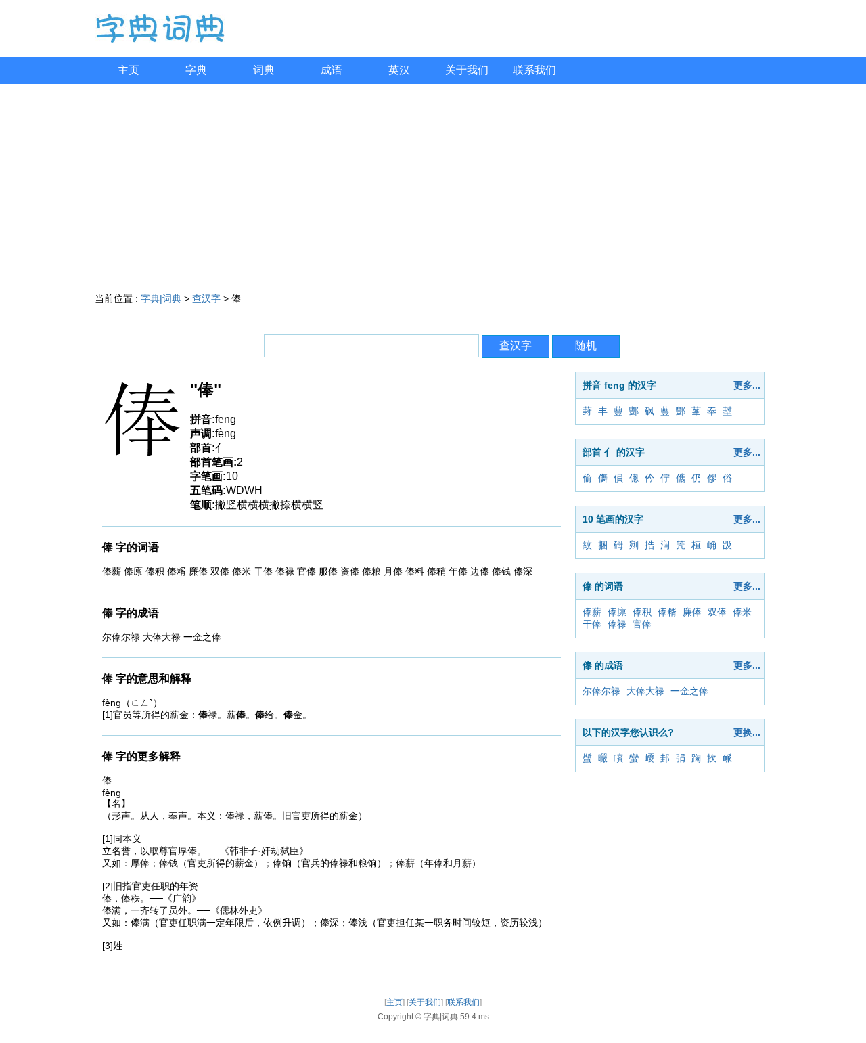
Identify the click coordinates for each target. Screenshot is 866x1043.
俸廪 (617, 611)
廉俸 (692, 611)
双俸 (717, 611)
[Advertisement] (433, 185)
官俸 (642, 624)
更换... (746, 732)
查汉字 (206, 298)
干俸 (592, 624)
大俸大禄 (645, 691)
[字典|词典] (160, 40)
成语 (331, 70)
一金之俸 (689, 691)
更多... (746, 385)
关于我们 (466, 70)
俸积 (642, 611)
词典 (264, 70)
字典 (196, 70)
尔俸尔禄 (601, 691)
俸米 (742, 611)
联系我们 (534, 70)
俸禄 (617, 624)
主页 (128, 70)
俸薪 (592, 611)
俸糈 (667, 611)
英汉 (399, 70)
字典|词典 (161, 298)
